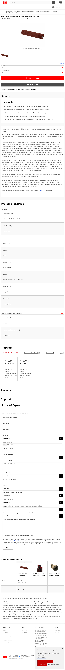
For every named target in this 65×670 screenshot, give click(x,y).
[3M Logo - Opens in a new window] (5, 2)
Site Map (57, 632)
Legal (10, 655)
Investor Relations (6, 634)
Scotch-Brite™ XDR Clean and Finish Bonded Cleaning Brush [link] (24, 575)
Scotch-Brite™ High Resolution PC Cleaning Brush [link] (39, 575)
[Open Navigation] (60, 3)
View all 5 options (33, 78)
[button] (53, 664)
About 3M (5, 630)
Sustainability (5, 638)
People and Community (7, 640)
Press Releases (24, 632)
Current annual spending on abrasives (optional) (18, 513)
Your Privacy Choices (13, 656)
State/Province (7, 473)
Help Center (57, 630)
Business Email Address (10, 417)
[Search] (53, 2)
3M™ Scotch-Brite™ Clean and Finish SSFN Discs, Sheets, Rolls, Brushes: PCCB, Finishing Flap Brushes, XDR (10, 362)
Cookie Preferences (27, 656)
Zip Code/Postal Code (10, 480)
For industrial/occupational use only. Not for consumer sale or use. (19, 89)
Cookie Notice (41, 657)
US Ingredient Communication (41, 646)
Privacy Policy (17, 541)
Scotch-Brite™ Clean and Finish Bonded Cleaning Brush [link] (54, 575)
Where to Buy (58, 634)
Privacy (16, 655)
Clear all (62, 63)
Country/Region (8, 454)
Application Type (8, 499)
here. (40, 190)
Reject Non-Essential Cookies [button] (45, 661)
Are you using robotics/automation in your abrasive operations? (22, 506)
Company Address (8, 461)
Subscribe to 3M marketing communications (19, 535)
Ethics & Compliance (7, 642)
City (4, 467)
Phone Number (7, 442)
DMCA (32, 655)
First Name (6, 423)
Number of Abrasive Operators (12, 492)
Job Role (5, 435)
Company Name (8, 448)
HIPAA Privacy (24, 655)
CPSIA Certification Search (40, 635)
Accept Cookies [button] (42, 664)
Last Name (6, 429)
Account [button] (57, 7)
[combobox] (5, 445)
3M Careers (5, 632)
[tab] (10, 353)
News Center (24, 630)
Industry (5, 486)
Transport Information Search (41, 633)
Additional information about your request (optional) (19, 519)
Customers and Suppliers (8, 636)
